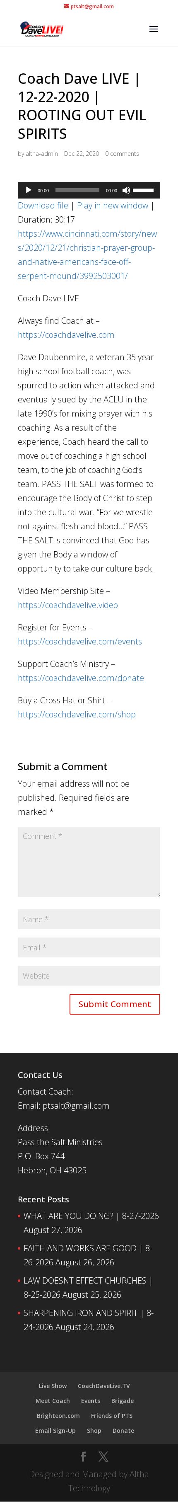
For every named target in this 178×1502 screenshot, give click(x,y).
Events (90, 1401)
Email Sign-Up (55, 1430)
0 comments (122, 153)
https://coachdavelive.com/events (80, 641)
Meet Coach (53, 1401)
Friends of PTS (111, 1416)
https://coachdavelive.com (66, 334)
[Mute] (126, 190)
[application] (89, 190)
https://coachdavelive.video (68, 604)
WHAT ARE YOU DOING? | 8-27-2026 (91, 1215)
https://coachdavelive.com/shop (77, 714)
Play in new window (112, 205)
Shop (94, 1430)
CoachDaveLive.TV (104, 1386)
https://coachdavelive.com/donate (81, 677)
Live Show (53, 1386)
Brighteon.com (58, 1416)
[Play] (28, 190)
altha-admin (42, 153)
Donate (123, 1430)
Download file (43, 205)
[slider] (144, 189)
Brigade (122, 1401)
